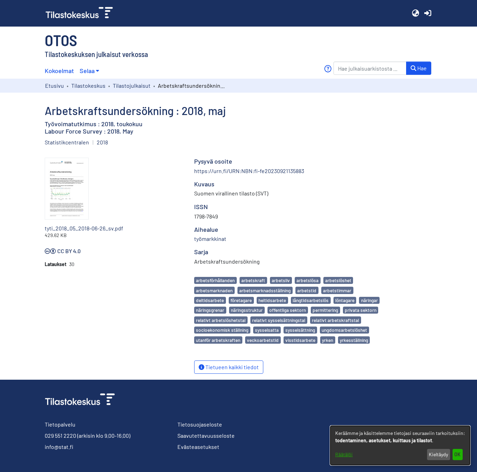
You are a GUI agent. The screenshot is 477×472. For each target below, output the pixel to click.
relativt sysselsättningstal (278, 320)
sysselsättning (300, 330)
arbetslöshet (338, 280)
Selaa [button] (87, 70)
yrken (327, 340)
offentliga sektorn (287, 310)
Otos (61, 39)
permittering (325, 310)
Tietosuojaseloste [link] (199, 424)
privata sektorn (360, 310)
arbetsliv (281, 280)
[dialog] (400, 445)
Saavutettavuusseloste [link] (206, 435)
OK (457, 454)
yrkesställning (354, 340)
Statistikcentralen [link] (67, 142)
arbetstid (306, 290)
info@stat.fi (59, 446)
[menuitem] (89, 70)
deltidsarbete (210, 300)
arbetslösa (307, 280)
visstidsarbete (300, 340)
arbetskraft (253, 280)
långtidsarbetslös (311, 300)
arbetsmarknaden (214, 290)
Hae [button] (421, 68)
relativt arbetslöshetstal (220, 320)
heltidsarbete (272, 300)
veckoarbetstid (263, 340)
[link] (82, 13)
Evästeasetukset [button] (198, 446)
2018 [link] (102, 142)
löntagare (344, 300)
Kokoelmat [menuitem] (59, 70)
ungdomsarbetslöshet (344, 330)
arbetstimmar (337, 290)
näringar (369, 300)
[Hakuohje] (327, 68)
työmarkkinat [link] (210, 238)
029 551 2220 (60, 435)
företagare (241, 300)
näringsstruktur (247, 310)
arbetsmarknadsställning (265, 290)
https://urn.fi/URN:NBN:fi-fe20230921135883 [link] (249, 170)
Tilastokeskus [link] (88, 85)
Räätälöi (344, 454)
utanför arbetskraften (218, 340)
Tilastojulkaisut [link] (132, 85)
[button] (415, 13)
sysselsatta (267, 330)
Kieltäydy (438, 454)
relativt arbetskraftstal (335, 320)
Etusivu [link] (54, 85)
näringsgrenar (210, 310)
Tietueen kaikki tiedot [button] (231, 367)
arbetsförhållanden (215, 280)
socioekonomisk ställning (222, 330)
